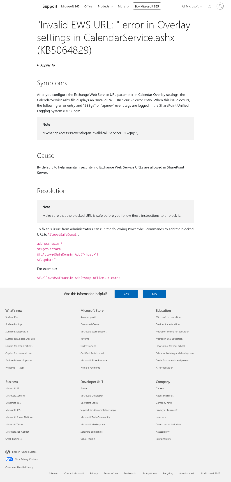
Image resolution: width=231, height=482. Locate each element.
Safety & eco (150, 473)
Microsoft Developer (92, 395)
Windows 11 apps (15, 367)
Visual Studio (88, 438)
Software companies (92, 431)
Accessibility (162, 431)
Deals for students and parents (173, 360)
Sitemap (53, 473)
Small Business (13, 438)
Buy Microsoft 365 (147, 6)
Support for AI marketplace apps (98, 410)
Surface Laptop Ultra (16, 331)
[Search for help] (209, 6)
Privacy (94, 473)
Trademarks (130, 473)
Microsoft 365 (70, 6)
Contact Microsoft (74, 473)
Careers (160, 388)
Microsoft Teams (14, 424)
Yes (126, 293)
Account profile (89, 317)
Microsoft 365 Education (169, 338)
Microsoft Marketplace (93, 424)
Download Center (90, 324)
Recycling (168, 473)
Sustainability (163, 438)
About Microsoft (164, 395)
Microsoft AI (12, 388)
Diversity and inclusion (168, 424)
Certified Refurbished (92, 353)
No (154, 293)
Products (103, 6)
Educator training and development (175, 353)
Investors (161, 417)
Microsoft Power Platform (19, 417)
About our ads (187, 473)
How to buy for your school (170, 346)
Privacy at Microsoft (167, 410)
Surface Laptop (13, 324)
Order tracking (88, 346)
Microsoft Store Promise (94, 360)
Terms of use (111, 473)
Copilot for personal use (18, 353)
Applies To (47, 65)
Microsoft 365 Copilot (17, 431)
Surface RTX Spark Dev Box (20, 338)
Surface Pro (11, 317)
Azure (84, 388)
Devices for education (168, 324)
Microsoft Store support (93, 331)
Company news (164, 402)
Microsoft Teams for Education (172, 331)
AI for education (164, 367)
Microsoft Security (15, 395)
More (121, 6)
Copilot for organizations (18, 346)
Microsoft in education (168, 317)
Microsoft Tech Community (95, 417)
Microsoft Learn (89, 402)
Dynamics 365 (13, 402)
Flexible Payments (90, 367)
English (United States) (24, 451)
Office (88, 6)
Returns (85, 338)
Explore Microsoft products (20, 360)
